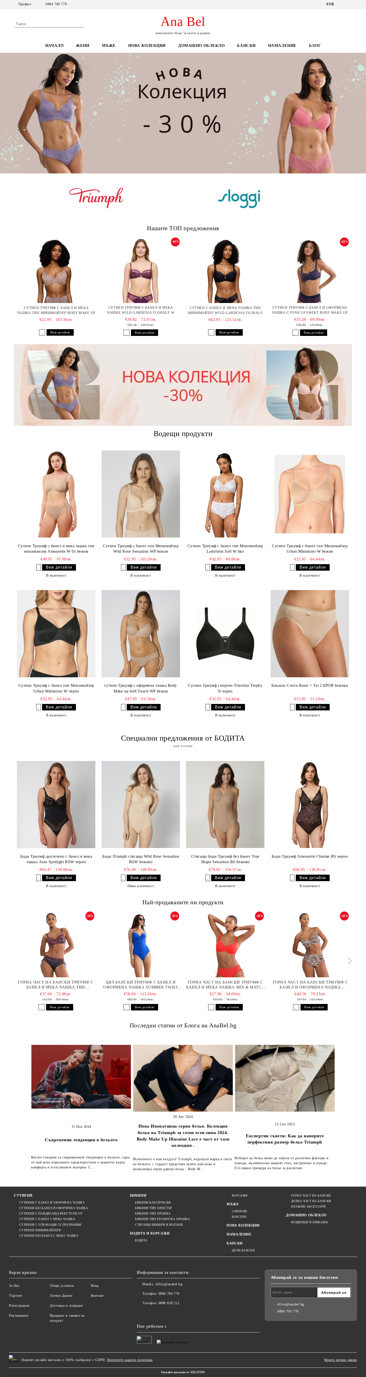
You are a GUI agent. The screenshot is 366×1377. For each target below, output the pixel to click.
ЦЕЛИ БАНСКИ (243, 1250)
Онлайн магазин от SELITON (183, 1372)
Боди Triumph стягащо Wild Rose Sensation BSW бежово (140, 859)
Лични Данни (61, 1296)
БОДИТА (141, 1240)
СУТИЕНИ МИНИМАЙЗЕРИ (40, 1230)
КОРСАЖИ (239, 1195)
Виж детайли (60, 332)
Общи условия (61, 1286)
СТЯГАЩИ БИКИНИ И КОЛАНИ (159, 1224)
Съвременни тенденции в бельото (81, 1139)
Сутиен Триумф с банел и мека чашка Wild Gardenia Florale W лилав (140, 310)
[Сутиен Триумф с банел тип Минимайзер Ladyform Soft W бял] (225, 494)
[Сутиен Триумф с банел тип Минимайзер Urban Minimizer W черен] (56, 634)
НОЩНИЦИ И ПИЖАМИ (309, 1222)
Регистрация (19, 1305)
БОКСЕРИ (239, 1217)
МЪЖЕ (109, 45)
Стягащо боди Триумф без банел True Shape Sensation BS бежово (225, 859)
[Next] (357, 113)
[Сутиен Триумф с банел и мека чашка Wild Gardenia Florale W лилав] (141, 270)
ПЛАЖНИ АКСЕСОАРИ (308, 1206)
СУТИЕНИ (23, 1195)
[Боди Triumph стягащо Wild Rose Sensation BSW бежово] (141, 805)
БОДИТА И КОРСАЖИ (150, 1233)
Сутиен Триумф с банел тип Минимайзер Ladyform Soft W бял (225, 549)
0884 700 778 (56, 4)
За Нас (14, 1286)
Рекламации (19, 1315)
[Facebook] (141, 1313)
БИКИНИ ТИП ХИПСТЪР (153, 1208)
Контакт (97, 1296)
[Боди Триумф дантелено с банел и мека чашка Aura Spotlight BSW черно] (56, 805)
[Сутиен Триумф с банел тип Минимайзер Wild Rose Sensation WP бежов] (141, 494)
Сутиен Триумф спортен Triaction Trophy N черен (225, 688)
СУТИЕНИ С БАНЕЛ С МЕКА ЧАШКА (47, 1219)
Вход (95, 1286)
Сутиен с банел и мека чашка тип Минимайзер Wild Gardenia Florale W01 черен (225, 310)
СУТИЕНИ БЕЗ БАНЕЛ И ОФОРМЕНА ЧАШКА (53, 1208)
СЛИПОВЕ (239, 1211)
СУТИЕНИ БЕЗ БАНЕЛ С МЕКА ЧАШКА (48, 1235)
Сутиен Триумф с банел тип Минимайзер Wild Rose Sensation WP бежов (141, 549)
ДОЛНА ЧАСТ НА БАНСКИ (311, 1201)
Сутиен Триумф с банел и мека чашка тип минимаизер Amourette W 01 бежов (56, 549)
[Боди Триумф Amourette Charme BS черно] (310, 805)
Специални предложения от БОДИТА (183, 738)
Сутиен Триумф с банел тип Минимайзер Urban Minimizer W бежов (310, 549)
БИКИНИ (138, 1195)
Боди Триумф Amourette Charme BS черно (310, 856)
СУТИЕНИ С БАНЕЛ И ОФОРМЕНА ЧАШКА (52, 1202)
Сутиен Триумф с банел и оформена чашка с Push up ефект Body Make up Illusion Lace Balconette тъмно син (310, 310)
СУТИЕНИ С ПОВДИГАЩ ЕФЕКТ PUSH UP (50, 1213)
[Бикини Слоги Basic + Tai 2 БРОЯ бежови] (310, 634)
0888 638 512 (169, 1303)
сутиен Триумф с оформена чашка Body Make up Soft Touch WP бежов (140, 688)
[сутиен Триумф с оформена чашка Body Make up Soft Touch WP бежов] (141, 634)
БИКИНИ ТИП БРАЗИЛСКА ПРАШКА (162, 1219)
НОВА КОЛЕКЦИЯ (147, 45)
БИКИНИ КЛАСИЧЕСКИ (153, 1202)
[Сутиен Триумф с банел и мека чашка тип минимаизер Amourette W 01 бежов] (56, 494)
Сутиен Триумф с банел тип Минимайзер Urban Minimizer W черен (56, 688)
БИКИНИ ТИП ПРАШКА (153, 1213)
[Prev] (8, 113)
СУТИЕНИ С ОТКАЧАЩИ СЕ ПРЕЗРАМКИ (50, 1224)
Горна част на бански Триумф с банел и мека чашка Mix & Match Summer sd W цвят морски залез (225, 985)
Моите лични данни (340, 1360)
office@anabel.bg (169, 1284)
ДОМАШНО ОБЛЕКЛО (201, 45)
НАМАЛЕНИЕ (282, 45)
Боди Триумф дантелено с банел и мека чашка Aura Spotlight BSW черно (56, 859)
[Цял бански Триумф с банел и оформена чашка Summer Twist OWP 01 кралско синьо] (140, 945)
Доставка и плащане (66, 1305)
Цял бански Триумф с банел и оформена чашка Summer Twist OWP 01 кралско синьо (140, 985)
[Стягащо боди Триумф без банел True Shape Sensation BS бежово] (225, 805)
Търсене (15, 1296)
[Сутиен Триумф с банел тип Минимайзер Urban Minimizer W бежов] (310, 494)
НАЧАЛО (54, 45)
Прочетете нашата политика (130, 1360)
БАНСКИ (246, 45)
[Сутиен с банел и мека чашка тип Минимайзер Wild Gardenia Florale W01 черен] (225, 270)
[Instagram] (152, 1313)
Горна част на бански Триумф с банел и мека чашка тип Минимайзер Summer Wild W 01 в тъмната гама (56, 985)
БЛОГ (315, 45)
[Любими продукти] (339, 23)
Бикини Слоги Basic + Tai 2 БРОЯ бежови (309, 685)
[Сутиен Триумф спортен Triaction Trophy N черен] (225, 634)
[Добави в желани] (42, 332)
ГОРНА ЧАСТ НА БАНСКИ (311, 1195)
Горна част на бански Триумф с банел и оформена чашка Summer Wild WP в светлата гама (310, 985)
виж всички (183, 746)
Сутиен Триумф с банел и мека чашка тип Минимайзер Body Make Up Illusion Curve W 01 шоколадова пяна (56, 310)
